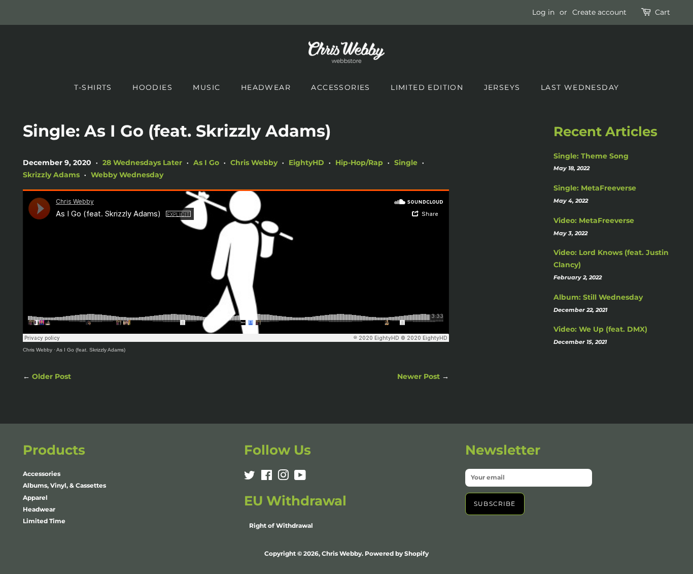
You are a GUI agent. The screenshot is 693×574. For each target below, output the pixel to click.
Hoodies (152, 87)
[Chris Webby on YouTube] (300, 477)
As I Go (206, 162)
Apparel (35, 497)
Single (406, 162)
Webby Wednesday (127, 174)
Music (206, 87)
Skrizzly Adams (51, 174)
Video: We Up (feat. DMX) (600, 329)
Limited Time (44, 521)
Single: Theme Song (591, 156)
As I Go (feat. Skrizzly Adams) (90, 350)
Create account (599, 12)
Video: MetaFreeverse (593, 220)
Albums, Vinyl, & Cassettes (64, 485)
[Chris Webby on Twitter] (249, 477)
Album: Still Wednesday (598, 297)
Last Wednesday (580, 87)
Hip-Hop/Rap (359, 162)
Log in (543, 12)
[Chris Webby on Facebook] (266, 477)
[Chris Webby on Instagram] (283, 477)
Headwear (266, 87)
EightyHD (306, 162)
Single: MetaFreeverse (594, 188)
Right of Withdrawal (281, 525)
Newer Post (418, 376)
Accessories (340, 87)
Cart (662, 12)
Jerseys (502, 87)
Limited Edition (427, 87)
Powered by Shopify (397, 553)
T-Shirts (93, 87)
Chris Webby (254, 162)
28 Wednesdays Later (142, 162)
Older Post (51, 376)
